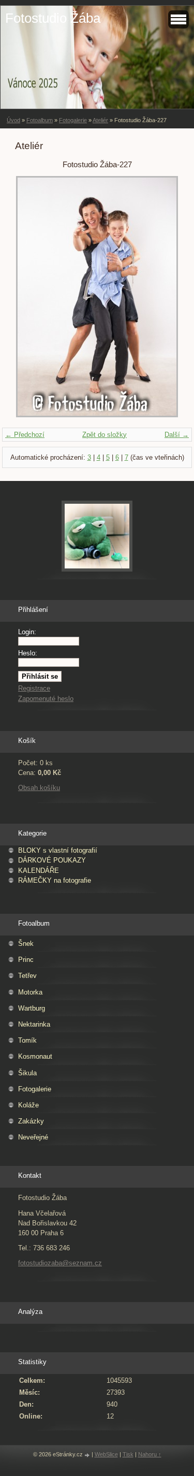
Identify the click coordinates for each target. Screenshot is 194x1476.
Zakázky (31, 1121)
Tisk (128, 1454)
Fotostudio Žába (52, 18)
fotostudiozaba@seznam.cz (60, 1263)
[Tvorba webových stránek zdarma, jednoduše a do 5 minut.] (88, 1455)
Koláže (28, 1105)
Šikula (27, 1073)
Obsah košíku (39, 788)
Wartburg (31, 1008)
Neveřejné (33, 1137)
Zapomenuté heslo (45, 699)
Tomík (27, 1040)
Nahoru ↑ (149, 1454)
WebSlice (106, 1454)
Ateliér (100, 120)
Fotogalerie (73, 120)
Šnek (26, 943)
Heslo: (27, 653)
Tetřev (27, 976)
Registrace (34, 688)
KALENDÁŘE (38, 870)
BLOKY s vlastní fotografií (57, 850)
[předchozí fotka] (31, 296)
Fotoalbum (39, 120)
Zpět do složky (104, 435)
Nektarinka (34, 1024)
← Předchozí (24, 435)
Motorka (30, 992)
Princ (26, 959)
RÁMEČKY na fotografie (54, 880)
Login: (27, 632)
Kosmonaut (35, 1056)
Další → (177, 435)
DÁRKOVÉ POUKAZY (52, 860)
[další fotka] (162, 296)
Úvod (13, 120)
